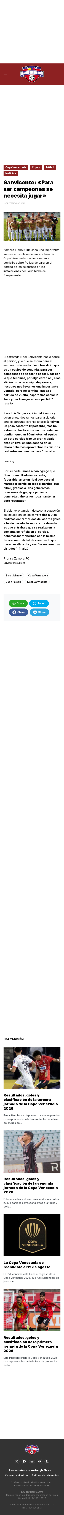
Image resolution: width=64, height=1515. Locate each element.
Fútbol (50, 167)
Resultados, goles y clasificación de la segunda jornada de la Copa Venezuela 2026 (31, 1185)
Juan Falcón (13, 581)
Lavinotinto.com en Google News (30, 1470)
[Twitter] (17, 1461)
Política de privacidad (45, 1475)
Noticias (10, 173)
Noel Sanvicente (37, 581)
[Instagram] (32, 1461)
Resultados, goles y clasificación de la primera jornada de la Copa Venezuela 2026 (31, 1344)
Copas (36, 167)
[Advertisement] (32, 31)
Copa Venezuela (15, 167)
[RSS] (47, 1461)
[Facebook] (24, 1461)
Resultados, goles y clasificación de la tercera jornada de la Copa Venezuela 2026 (31, 1102)
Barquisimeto (14, 575)
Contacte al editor (16, 1475)
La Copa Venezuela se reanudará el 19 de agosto (27, 1265)
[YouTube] (39, 1461)
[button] (5, 74)
